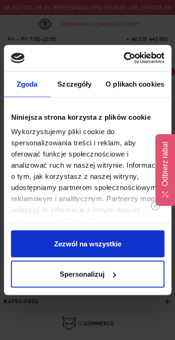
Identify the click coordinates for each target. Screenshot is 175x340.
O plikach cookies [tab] (134, 84)
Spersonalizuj (82, 274)
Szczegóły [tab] (74, 84)
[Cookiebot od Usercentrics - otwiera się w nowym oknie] (124, 58)
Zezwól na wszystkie (87, 243)
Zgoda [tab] (27, 84)
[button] (165, 170)
